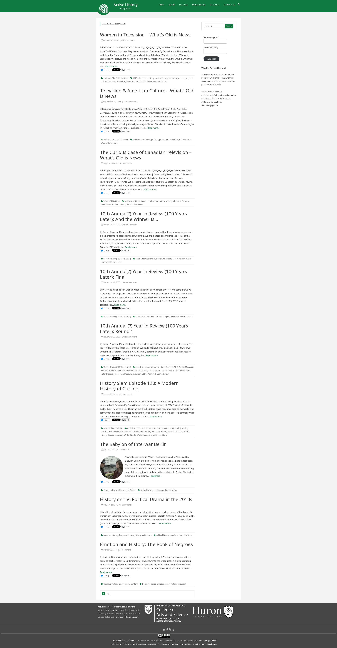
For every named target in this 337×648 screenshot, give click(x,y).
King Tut (147, 370)
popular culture (176, 535)
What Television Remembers (113, 204)
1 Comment (127, 394)
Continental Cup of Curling (163, 428)
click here (215, 98)
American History (146, 78)
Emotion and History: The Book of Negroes (146, 544)
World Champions (144, 435)
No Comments (128, 40)
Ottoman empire (148, 258)
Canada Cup (146, 428)
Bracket (104, 370)
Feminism (172, 78)
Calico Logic (110, 617)
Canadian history (110, 584)
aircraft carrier (141, 367)
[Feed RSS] (173, 629)
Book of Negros (149, 584)
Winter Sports (130, 435)
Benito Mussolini (186, 367)
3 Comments (123, 449)
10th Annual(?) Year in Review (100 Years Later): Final (143, 274)
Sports (111, 374)
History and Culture (127, 490)
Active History (126, 4)
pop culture (164, 139)
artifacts (136, 201)
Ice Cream (138, 370)
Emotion (160, 584)
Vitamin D (152, 374)
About (172, 4)
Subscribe (211, 58)
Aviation (161, 367)
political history (162, 535)
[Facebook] (167, 629)
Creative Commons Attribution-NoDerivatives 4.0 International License (167, 640)
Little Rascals (158, 370)
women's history (160, 81)
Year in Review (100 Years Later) (117, 258)
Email (211, 47)
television (130, 81)
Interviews (128, 431)
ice (121, 431)
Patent (159, 258)
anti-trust (152, 367)
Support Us (229, 4)
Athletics (131, 428)
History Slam (108, 428)
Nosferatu (169, 370)
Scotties (179, 431)
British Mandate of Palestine (121, 370)
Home (161, 4)
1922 (137, 258)
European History (110, 490)
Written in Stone (160, 435)
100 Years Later (142, 316)
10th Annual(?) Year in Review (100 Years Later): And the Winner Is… (143, 216)
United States (185, 139)
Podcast (107, 78)
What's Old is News (120, 78)
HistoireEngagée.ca (209, 105)
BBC (176, 367)
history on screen (153, 490)
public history (171, 584)
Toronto (185, 201)
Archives (128, 201)
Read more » (111, 66)
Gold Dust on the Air (141, 139)
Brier (138, 428)
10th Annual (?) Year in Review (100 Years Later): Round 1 (144, 328)
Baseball (169, 367)
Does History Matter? (128, 584)
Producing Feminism (116, 81)
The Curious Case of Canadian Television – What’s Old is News (146, 155)
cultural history (161, 78)
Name (211, 37)
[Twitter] (164, 629)
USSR (144, 374)
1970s (135, 78)
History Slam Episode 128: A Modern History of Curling (139, 386)
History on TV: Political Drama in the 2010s (146, 499)
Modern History (140, 431)
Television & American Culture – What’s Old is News (146, 93)
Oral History (162, 431)
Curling (178, 428)
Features (183, 4)
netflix (165, 490)
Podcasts (215, 4)
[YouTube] (170, 629)
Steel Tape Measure (123, 374)
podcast (181, 78)
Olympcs (152, 431)
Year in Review (178, 258)
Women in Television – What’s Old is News (145, 35)
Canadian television (149, 201)
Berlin (142, 490)
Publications (199, 4)
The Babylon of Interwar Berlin (133, 444)
